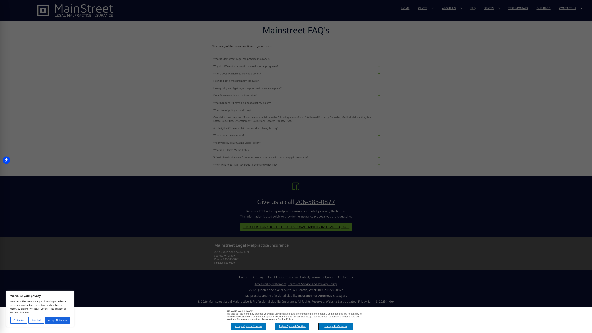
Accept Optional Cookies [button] (248, 326)
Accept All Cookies (57, 320)
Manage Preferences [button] (336, 326)
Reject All (36, 320)
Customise (18, 320)
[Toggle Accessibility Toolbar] (6, 160)
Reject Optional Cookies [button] (292, 326)
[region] (40, 309)
